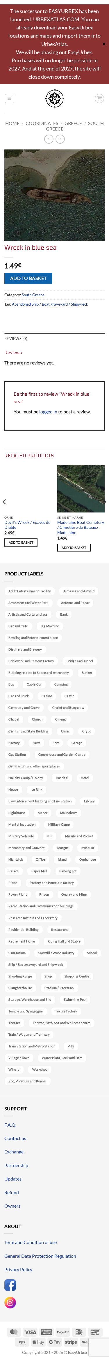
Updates (13, 1178)
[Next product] (48, 139)
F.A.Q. (10, 1125)
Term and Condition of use (30, 1242)
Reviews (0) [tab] (15, 338)
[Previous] (4, 513)
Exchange (14, 1151)
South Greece (33, 295)
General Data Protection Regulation (40, 1256)
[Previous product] (60, 139)
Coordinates (42, 123)
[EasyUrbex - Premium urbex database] (54, 98)
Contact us (15, 1138)
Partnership (16, 1165)
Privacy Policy (18, 1269)
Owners (12, 1206)
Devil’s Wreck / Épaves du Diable (27, 525)
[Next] (104, 513)
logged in (48, 411)
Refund (11, 1192)
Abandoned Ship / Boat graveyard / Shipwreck (50, 304)
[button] (9, 98)
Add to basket (28, 278)
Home (12, 123)
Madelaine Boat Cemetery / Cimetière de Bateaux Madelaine (80, 527)
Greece (73, 123)
